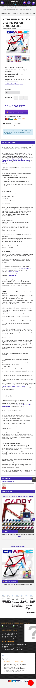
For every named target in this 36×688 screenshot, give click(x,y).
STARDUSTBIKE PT (8, 482)
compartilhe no (17, 124)
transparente (12, 275)
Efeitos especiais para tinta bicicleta (24, 8)
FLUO (4, 162)
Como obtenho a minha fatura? (13, 649)
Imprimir (8, 123)
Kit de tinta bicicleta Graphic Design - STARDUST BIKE (18, 584)
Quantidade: (8, 97)
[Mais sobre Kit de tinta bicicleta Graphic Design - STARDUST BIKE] (18, 564)
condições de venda (10, 636)
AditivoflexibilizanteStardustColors (13, 386)
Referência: (6, 28)
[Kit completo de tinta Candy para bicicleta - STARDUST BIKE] (18, 514)
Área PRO (7, 646)
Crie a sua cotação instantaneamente (15, 648)
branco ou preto (26, 268)
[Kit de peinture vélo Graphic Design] (18, 42)
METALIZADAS (25, 160)
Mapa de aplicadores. (10, 633)
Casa (2, 6)
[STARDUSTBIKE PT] (4, 486)
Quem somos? (8, 634)
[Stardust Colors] (13, 2)
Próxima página (29, 13)
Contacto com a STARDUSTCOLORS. (15, 644)
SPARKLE (5, 160)
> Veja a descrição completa (14, 84)
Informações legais (9, 638)
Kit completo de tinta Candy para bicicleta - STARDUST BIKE (18, 535)
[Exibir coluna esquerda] (34, 479)
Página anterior (6, 13)
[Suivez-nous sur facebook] (7, 626)
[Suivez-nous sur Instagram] (18, 626)
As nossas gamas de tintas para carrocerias (16, 6)
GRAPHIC (10, 159)
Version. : (8, 89)
